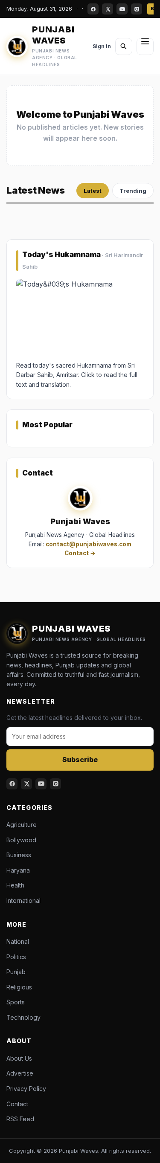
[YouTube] (122, 9)
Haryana (18, 870)
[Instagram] (136, 9)
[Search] (123, 46)
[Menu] (145, 46)
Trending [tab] (132, 190)
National (17, 941)
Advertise (19, 1073)
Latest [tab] (93, 190)
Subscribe (80, 759)
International (23, 900)
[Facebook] (93, 9)
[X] (107, 9)
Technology (23, 1017)
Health (15, 885)
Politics (16, 956)
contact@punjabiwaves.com (88, 544)
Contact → (80, 553)
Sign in (102, 46)
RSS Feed (20, 1118)
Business (18, 854)
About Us (19, 1058)
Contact (17, 1104)
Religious (19, 987)
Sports (15, 1002)
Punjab (16, 971)
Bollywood (21, 840)
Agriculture (21, 824)
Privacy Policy (26, 1088)
